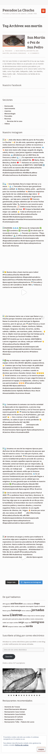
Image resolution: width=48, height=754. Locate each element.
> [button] (42, 680)
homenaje (16, 610)
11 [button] (34, 695)
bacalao (19, 603)
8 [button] (26, 695)
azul (12, 603)
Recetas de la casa (14, 121)
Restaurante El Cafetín (13, 717)
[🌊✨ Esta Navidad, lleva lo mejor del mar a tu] (24, 204)
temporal (11, 626)
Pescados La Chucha (18, 10)
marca (33, 615)
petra (10, 619)
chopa (37, 603)
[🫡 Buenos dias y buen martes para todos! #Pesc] (24, 292)
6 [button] (21, 695)
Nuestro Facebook (12, 85)
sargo (21, 622)
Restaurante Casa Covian (14, 712)
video (20, 626)
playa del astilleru (24, 619)
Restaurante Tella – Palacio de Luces (19, 722)
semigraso (22, 53)
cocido (17, 606)
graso (9, 610)
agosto (8, 604)
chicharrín (30, 604)
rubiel (4, 622)
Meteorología (9, 114)
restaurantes (39, 619)
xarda (29, 626)
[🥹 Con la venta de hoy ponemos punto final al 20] (24, 513)
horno (23, 610)
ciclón (12, 606)
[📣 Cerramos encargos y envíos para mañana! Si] (24, 557)
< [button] (5, 680)
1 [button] (8, 695)
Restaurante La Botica (13, 719)
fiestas (5, 610)
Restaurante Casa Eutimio (15, 714)
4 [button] (16, 695)
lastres (6, 615)
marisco (37, 615)
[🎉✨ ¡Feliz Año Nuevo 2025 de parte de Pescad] (24, 160)
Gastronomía (9, 108)
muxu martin (21, 51)
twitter (16, 626)
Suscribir (8, 657)
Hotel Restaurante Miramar (15, 709)
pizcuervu (15, 619)
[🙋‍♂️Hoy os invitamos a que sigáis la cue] (24, 380)
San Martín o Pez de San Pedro (36, 42)
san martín (30, 51)
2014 (4, 604)
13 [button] (39, 695)
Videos (7, 124)
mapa (29, 615)
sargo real (27, 622)
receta (32, 619)
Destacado (8, 106)
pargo (43, 615)
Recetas (7, 119)
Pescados (8, 51)
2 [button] (11, 695)
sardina (15, 622)
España (36, 606)
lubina (25, 615)
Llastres (7, 111)
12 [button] (37, 695)
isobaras (28, 610)
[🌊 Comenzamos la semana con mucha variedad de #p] (24, 424)
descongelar (30, 606)
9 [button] (29, 695)
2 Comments (34, 53)
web (24, 626)
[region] (24, 680)
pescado (5, 619)
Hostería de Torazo (12, 707)
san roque (10, 622)
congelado (22, 606)
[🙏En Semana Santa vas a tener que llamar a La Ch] (24, 336)
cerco (25, 604)
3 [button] (13, 695)
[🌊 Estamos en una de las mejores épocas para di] (24, 468)
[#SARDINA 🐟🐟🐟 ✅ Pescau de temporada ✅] (24, 248)
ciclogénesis (6, 606)
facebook (42, 606)
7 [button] (24, 695)
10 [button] (31, 695)
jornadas (37, 610)
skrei (5, 626)
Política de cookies (21, 745)
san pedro (14, 53)
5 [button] (19, 695)
